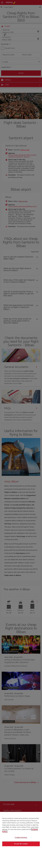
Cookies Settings (21, 837)
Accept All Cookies (21, 844)
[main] (21, 830)
